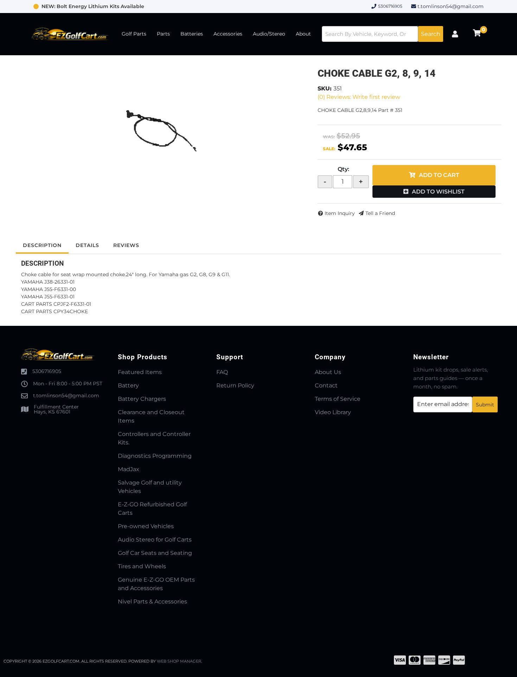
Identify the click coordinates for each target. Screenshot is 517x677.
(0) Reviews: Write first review (359, 97)
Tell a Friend (380, 213)
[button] (382, 34)
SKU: (325, 88)
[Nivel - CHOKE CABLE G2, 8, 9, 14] (161, 130)
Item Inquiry (340, 213)
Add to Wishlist (438, 191)
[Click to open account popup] (455, 34)
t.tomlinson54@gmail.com (450, 6)
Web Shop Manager (179, 661)
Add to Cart (439, 175)
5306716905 (46, 371)
